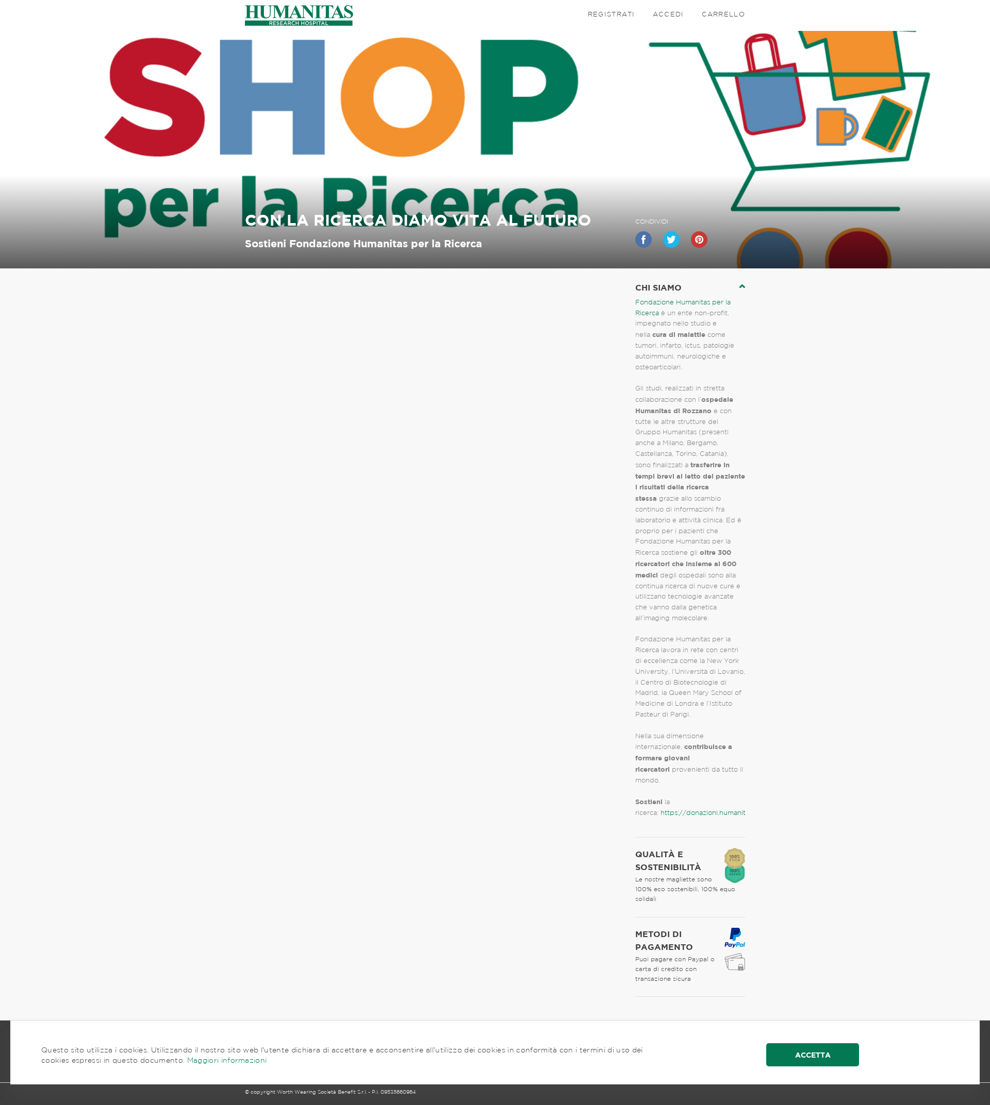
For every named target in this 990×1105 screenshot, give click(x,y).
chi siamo (658, 287)
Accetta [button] (813, 1054)
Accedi (668, 14)
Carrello (723, 14)
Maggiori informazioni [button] (227, 1060)
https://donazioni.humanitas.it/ (711, 813)
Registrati (611, 14)
